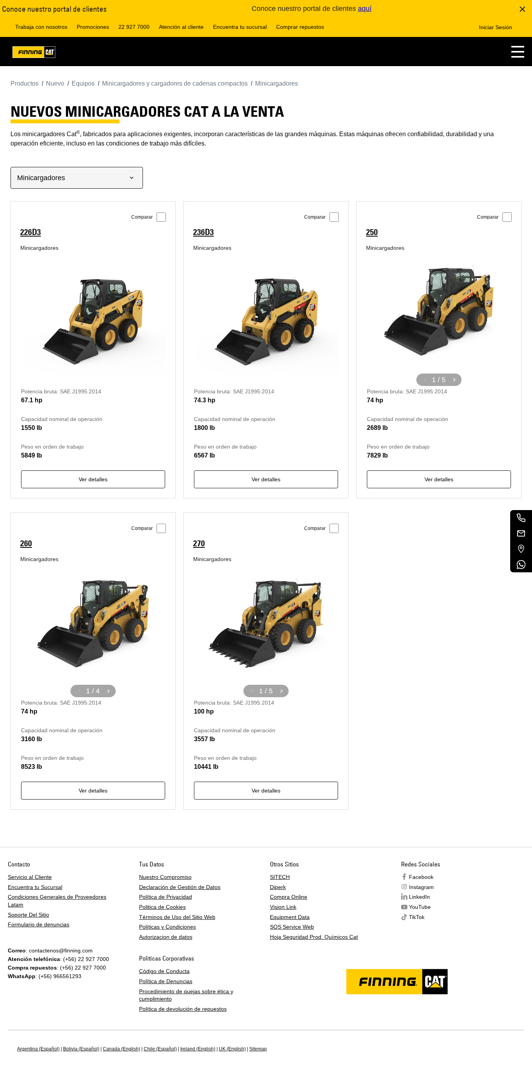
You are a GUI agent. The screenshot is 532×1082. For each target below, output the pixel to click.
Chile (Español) (160, 1049)
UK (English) (232, 1049)
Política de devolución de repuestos (183, 1009)
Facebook (421, 877)
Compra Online (288, 897)
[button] (517, 51)
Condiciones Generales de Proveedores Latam (57, 901)
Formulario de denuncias (38, 924)
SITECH (280, 877)
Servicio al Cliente (30, 877)
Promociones (93, 27)
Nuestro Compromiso (165, 877)
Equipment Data (290, 917)
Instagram (421, 887)
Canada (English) (121, 1049)
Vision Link (283, 907)
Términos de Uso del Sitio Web (177, 917)
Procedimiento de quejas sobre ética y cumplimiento (186, 995)
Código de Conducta (164, 971)
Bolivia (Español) (81, 1049)
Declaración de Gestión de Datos (179, 887)
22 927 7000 (134, 27)
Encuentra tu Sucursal (35, 887)
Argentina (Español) (38, 1049)
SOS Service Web (292, 927)
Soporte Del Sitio (28, 915)
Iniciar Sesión (495, 27)
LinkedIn (419, 897)
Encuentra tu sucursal (240, 27)
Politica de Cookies (162, 907)
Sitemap (258, 1049)
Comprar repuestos (300, 27)
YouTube (420, 907)
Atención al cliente (181, 27)
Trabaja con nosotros (41, 27)
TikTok (417, 917)
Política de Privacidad (165, 897)
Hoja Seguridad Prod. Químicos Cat (314, 937)
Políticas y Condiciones (167, 927)
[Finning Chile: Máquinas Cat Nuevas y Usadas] (33, 53)
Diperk (278, 887)
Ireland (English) (197, 1049)
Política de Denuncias (165, 981)
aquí (365, 8)
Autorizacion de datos (165, 937)
